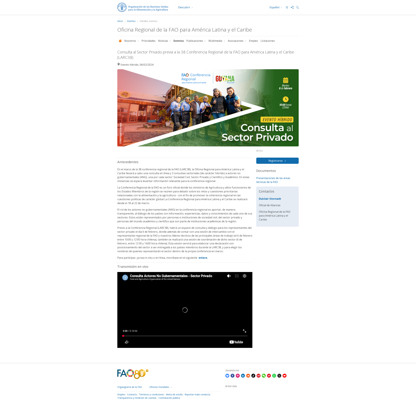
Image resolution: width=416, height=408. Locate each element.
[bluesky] (227, 375)
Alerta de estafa (174, 394)
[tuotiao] (258, 375)
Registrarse (275, 160)
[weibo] (269, 375)
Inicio (120, 21)
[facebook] (232, 375)
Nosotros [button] (130, 41)
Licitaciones (268, 41)
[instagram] (238, 375)
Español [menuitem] (275, 7)
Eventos (131, 21)
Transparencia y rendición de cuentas (136, 397)
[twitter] (279, 375)
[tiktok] (253, 375)
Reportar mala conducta (197, 394)
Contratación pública (169, 397)
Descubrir (184, 7)
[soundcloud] (248, 375)
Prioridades (149, 41)
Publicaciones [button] (195, 41)
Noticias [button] (163, 41)
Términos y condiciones (151, 394)
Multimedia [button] (215, 41)
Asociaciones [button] (236, 41)
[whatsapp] (274, 375)
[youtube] (284, 375)
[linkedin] (243, 375)
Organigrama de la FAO (129, 387)
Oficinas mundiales (159, 387)
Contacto (132, 394)
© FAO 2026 (231, 386)
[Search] (296, 7)
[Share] (290, 7)
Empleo (253, 41)
